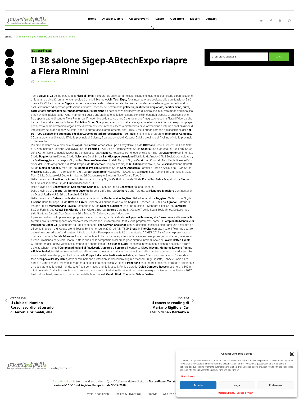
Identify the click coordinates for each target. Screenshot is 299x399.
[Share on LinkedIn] (9, 72)
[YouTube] (280, 20)
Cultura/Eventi (139, 19)
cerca (279, 56)
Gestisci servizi (188, 376)
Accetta (198, 385)
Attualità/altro (112, 19)
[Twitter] (261, 20)
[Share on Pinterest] (9, 81)
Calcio (159, 19)
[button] (292, 354)
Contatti (212, 19)
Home (92, 19)
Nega (237, 385)
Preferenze (275, 385)
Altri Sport (177, 19)
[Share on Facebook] (9, 53)
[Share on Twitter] (9, 62)
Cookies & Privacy (226, 393)
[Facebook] (270, 20)
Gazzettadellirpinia (64, 381)
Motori (195, 19)
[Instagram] (289, 20)
